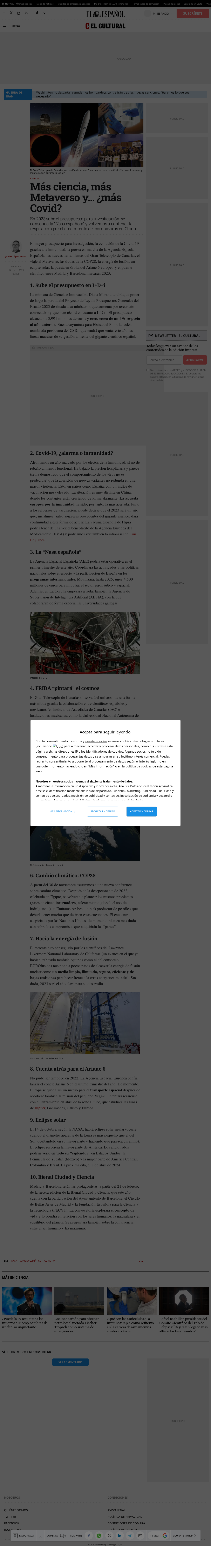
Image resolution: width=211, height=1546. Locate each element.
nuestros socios (96, 741)
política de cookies (138, 766)
